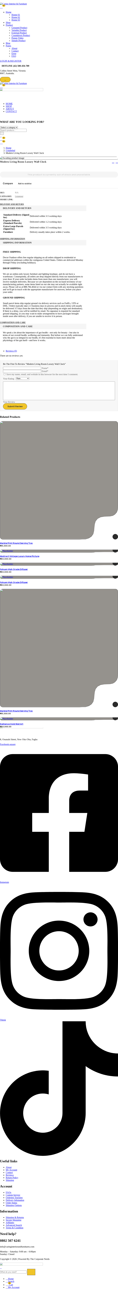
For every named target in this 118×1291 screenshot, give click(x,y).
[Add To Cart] (115, 536)
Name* (45, 368)
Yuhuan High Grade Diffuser (14, 569)
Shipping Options (14, 1205)
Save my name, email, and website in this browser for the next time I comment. (42, 374)
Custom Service (13, 1195)
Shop (8, 22)
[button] (1, 86)
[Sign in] (1, 136)
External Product (19, 33)
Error (14, 53)
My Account (11, 1170)
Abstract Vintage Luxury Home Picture (19, 556)
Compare (8, 183)
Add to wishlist (24, 184)
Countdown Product (21, 35)
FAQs (8, 1192)
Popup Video (17, 38)
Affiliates (10, 1222)
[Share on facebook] (17, 199)
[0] (1, 142)
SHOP (9, 106)
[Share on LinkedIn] (25, 199)
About (14, 48)
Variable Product (19, 30)
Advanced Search (14, 1225)
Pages (8, 46)
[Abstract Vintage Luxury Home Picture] (59, 551)
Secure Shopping (13, 1220)
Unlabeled (10, 150)
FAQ (14, 56)
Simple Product (18, 40)
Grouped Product (19, 27)
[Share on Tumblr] (29, 199)
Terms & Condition (14, 1228)
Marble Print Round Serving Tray (16, 543)
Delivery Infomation (15, 1200)
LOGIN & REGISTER (10, 61)
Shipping (10, 1180)
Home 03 (16, 20)
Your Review (9, 402)
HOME (9, 103)
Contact (15, 51)
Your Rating (8, 378)
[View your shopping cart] (1, 7)
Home (8, 12)
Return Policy (12, 1177)
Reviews (10, 1175)
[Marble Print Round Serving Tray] (59, 480)
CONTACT (11, 111)
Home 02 (16, 17)
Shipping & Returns (15, 1217)
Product (9, 25)
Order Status (11, 1203)
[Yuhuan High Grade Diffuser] (59, 564)
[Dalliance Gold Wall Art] (59, 719)
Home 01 (16, 15)
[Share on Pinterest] (32, 199)
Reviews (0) (11, 351)
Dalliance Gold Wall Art (11, 724)
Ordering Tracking (14, 1197)
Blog (8, 43)
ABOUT (10, 109)
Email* (45, 371)
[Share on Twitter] (21, 199)
